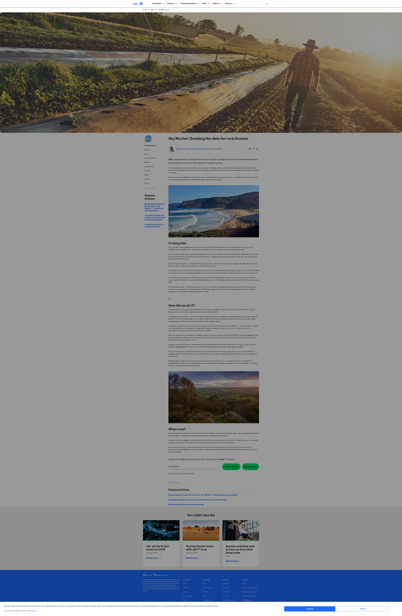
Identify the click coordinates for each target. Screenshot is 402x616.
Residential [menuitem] (156, 3)
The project (163, 10)
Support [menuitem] (216, 3)
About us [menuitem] (228, 3)
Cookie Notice (32, 611)
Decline (363, 609)
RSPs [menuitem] (205, 3)
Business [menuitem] (170, 3)
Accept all (309, 609)
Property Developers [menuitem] (188, 3)
